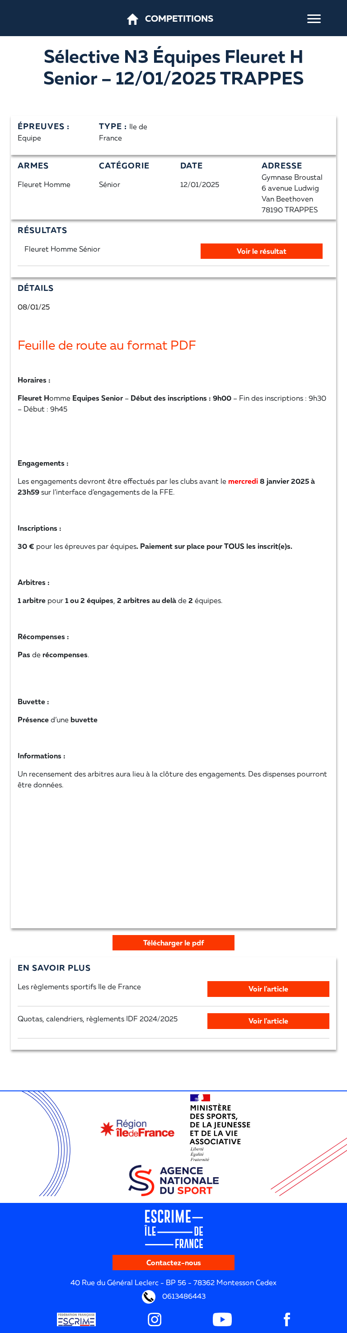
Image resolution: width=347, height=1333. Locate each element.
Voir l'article (268, 988)
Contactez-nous (173, 1262)
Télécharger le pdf (173, 942)
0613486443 (183, 1295)
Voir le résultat (261, 251)
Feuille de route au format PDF (107, 344)
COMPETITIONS (179, 18)
